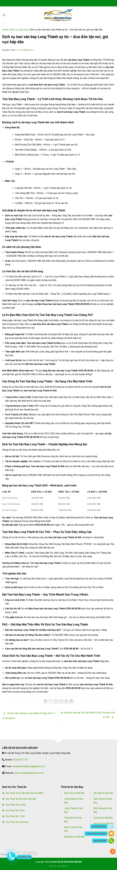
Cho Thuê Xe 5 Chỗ (15, 810)
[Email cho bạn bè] (61, 701)
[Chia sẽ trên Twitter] (56, 701)
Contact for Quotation (96, 833)
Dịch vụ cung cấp (18, 29)
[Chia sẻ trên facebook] (50, 701)
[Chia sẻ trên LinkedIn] (71, 701)
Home (5, 29)
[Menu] (4, 14)
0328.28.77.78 (20, 759)
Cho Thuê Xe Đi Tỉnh (16, 804)
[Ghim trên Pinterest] (66, 701)
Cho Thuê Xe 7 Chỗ (15, 816)
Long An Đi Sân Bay (103, 817)
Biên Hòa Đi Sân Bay (74, 793)
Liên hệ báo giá (99, 826)
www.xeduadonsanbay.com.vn (29, 773)
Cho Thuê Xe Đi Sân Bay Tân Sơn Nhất (24, 793)
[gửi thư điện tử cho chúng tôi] (29, 853)
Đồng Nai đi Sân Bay (74, 836)
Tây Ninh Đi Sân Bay (103, 793)
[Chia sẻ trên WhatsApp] (45, 701)
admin (31, 50)
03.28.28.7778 (100, 841)
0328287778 (24, 857)
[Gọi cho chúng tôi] (34, 853)
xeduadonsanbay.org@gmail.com (28, 766)
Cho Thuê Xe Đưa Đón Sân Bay (21, 799)
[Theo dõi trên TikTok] (24, 853)
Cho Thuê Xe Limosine (17, 822)
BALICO (64, 866)
